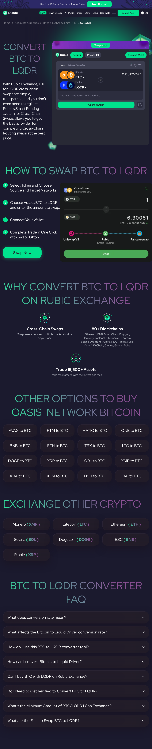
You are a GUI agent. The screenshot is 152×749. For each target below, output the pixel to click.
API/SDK (70, 12)
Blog (95, 12)
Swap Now (22, 252)
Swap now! (105, 4)
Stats (87, 12)
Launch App (128, 13)
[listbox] (76, 4)
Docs (80, 12)
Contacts (105, 12)
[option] (76, 4)
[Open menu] (114, 13)
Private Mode (51, 12)
